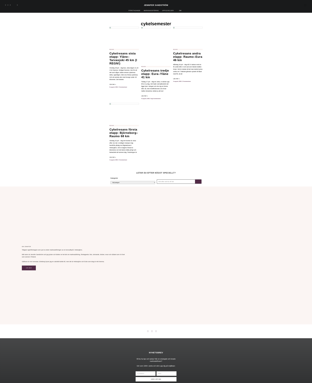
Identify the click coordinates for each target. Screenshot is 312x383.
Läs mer (29, 268)
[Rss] (15, 5)
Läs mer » (112, 84)
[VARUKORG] (302, 5)
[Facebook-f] (10, 5)
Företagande (134, 10)
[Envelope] (17, 5)
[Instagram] (7, 5)
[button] (305, 5)
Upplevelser (168, 10)
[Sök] (198, 181)
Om (180, 10)
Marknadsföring (151, 10)
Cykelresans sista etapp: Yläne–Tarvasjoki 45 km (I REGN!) (123, 58)
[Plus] (12, 5)
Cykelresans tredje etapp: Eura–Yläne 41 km (155, 74)
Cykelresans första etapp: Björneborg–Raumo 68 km (123, 133)
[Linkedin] (5, 5)
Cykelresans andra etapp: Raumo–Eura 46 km (187, 57)
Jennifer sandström (156, 5)
